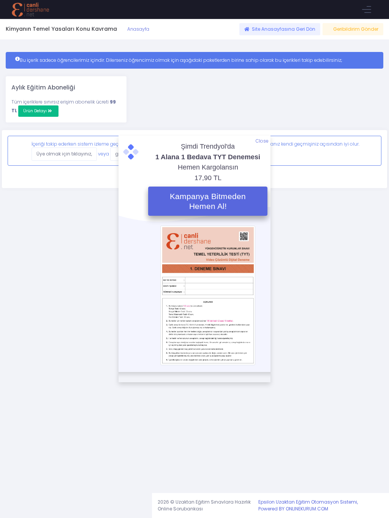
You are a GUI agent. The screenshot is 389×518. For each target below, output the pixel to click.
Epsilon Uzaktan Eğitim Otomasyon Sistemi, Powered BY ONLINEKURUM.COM (308, 505)
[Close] (369, 150)
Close (262, 141)
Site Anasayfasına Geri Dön (283, 29)
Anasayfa (137, 29)
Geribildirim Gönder (355, 29)
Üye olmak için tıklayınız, (64, 154)
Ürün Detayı (35, 111)
